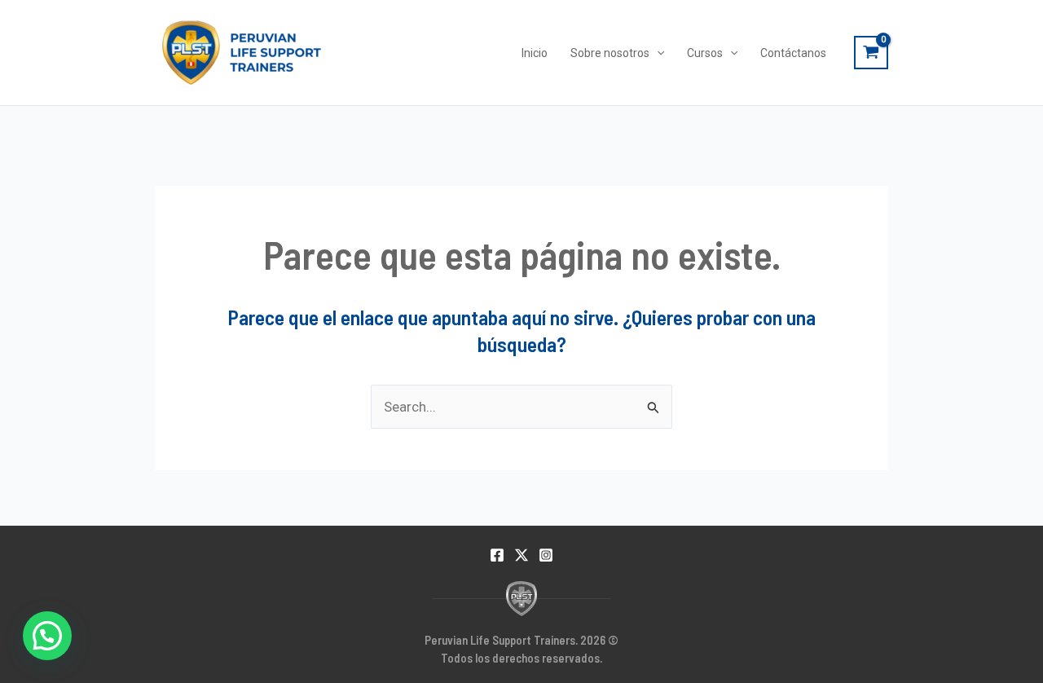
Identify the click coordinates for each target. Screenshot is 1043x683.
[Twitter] (521, 555)
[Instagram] (546, 555)
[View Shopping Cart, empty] (871, 53)
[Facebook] (497, 555)
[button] (47, 635)
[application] (656, 53)
